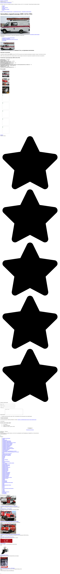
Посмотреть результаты (30, 429)
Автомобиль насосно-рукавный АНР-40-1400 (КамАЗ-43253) (10, 534)
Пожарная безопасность (6, 464)
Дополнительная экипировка (7, 453)
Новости (3, 5)
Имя (1, 404)
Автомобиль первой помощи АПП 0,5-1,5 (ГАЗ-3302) (8, 506)
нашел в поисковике (6, 425)
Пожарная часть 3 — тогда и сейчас (6, 508)
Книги (3, 458)
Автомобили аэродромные (6, 440)
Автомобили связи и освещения (7, 447)
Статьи (3, 6)
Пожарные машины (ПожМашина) (6, 2)
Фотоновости (4, 493)
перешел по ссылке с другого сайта (9, 426)
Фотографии (4, 40)
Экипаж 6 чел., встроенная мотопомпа (8, 37)
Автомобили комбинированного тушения (9, 442)
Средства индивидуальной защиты (7, 488)
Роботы (3, 485)
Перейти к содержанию (4, 0)
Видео (3, 452)
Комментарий (2, 414)
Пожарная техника (5, 468)
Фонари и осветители (5, 491)
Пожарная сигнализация (6, 467)
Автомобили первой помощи (34, 34)
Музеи (3, 460)
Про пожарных (4, 480)
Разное (3, 483)
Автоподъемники (5, 450)
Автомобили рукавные (6, 446)
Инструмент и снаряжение (6, 455)
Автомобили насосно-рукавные (7, 443)
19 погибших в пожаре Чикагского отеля (6, 536)
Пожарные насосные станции (7, 477)
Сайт (1, 407)
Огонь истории (4, 463)
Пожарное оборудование (6, 472)
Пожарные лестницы (5, 474)
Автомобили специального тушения (8, 448)
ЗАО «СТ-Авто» (3, 543)
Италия (3, 457)
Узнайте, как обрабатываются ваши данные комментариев (27, 419)
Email (1, 405)
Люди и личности (5, 7)
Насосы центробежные (6, 461)
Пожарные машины (5, 476)
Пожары (3, 479)
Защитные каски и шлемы (6, 454)
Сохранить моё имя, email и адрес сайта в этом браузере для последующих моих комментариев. (17, 416)
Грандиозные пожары (5, 9)
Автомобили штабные (5, 449)
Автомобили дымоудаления (6, 441)
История (3, 8)
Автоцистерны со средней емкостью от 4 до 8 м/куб (10, 451)
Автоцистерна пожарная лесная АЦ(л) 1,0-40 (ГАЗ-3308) (9, 521)
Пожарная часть (4, 471)
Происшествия (4, 481)
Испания (3, 456)
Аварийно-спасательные (6, 438)
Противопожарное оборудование (7, 482)
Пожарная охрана (5, 466)
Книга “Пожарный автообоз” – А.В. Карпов (7, 568)
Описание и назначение (6, 38)
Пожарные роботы (5, 478)
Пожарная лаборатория (6, 465)
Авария (3, 439)
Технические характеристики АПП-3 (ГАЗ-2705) (10, 39)
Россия (3, 486)
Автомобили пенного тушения (7, 444)
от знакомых (5, 424)
